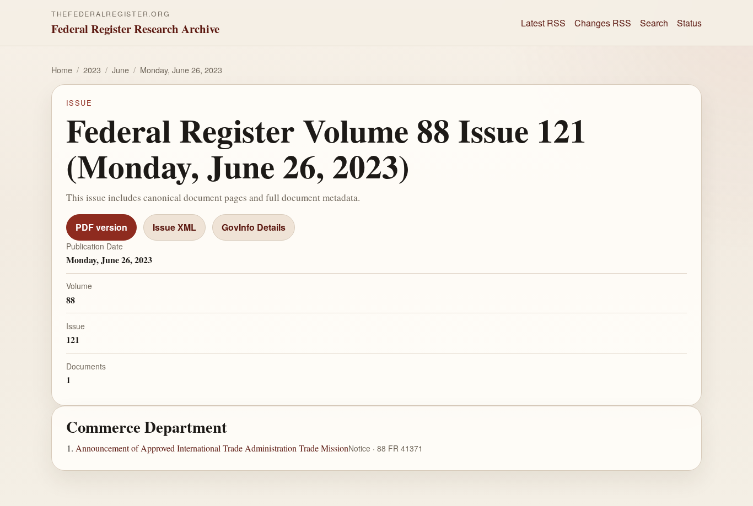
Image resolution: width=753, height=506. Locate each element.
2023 (92, 69)
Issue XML (174, 227)
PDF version (101, 227)
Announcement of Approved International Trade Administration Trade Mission (212, 448)
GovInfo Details (254, 227)
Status (689, 23)
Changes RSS (602, 23)
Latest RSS (543, 23)
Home (61, 69)
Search (654, 23)
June (120, 69)
